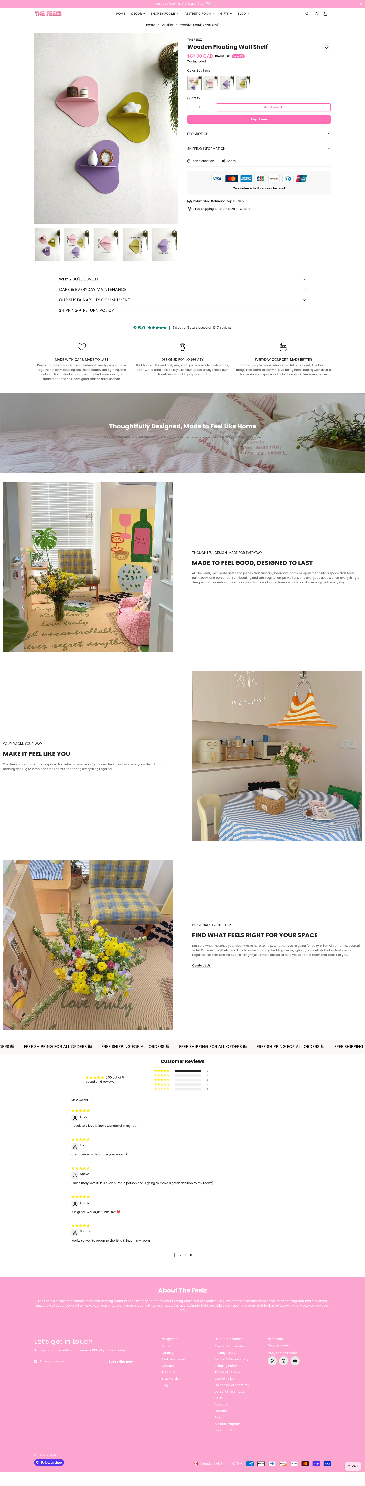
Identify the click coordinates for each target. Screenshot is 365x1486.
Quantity (193, 98)
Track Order (171, 1378)
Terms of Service (227, 1372)
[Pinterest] (272, 1360)
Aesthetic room (173, 1359)
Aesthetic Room (198, 13)
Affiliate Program (227, 1424)
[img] (80, 1111)
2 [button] (181, 1255)
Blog (242, 13)
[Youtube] (295, 1360)
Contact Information (230, 1346)
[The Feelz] (48, 13)
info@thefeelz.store (282, 1353)
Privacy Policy (225, 1353)
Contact (168, 1366)
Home (120, 13)
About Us (168, 1372)
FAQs (218, 1398)
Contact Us (201, 965)
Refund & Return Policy (231, 1359)
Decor (136, 13)
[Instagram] (283, 1360)
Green (243, 83)
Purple (227, 83)
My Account (223, 1430)
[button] (325, 13)
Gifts (224, 13)
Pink (210, 83)
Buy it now (259, 119)
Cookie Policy (224, 1378)
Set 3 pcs (194, 83)
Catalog (168, 1353)
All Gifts (167, 25)
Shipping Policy (226, 1366)
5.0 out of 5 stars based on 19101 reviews (202, 327)
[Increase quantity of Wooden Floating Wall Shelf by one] (208, 107)
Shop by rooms (163, 13)
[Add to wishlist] (326, 47)
